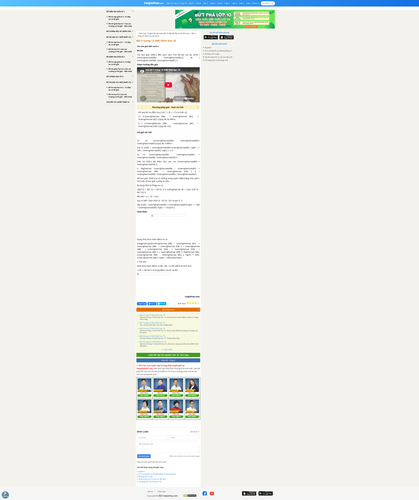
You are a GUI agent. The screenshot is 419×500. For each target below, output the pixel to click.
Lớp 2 (241, 3)
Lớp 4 (227, 3)
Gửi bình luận (144, 456)
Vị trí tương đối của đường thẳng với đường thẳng (156, 474)
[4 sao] (195, 303)
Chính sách (162, 491)
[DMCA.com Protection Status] (189, 496)
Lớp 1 (248, 3)
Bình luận (142, 304)
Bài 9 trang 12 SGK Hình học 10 (152, 336)
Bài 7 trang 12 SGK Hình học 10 (152, 323)
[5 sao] (198, 303)
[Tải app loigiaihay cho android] (210, 37)
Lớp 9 (191, 3)
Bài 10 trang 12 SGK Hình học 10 (152, 342)
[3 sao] (193, 303)
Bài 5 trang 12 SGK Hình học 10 (156, 40)
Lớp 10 (184, 3)
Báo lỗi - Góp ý (168, 360)
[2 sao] (190, 303)
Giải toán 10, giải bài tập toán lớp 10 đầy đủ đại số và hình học (164, 33)
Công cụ (255, 3)
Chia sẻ (152, 304)
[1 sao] (187, 303)
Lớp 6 (212, 3)
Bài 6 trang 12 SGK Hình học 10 (152, 315)
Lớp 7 (205, 3)
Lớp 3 (234, 3)
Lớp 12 (169, 3)
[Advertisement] (219, 96)
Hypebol (141, 471)
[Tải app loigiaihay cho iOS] (226, 37)
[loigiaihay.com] (154, 4)
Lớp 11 (176, 3)
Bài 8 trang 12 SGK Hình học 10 (152, 328)
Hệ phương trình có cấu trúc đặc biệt (152, 479)
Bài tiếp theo (168, 309)
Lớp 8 (198, 3)
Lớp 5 (219, 3)
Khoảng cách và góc (145, 476)
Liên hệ (150, 491)
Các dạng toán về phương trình (149, 481)
